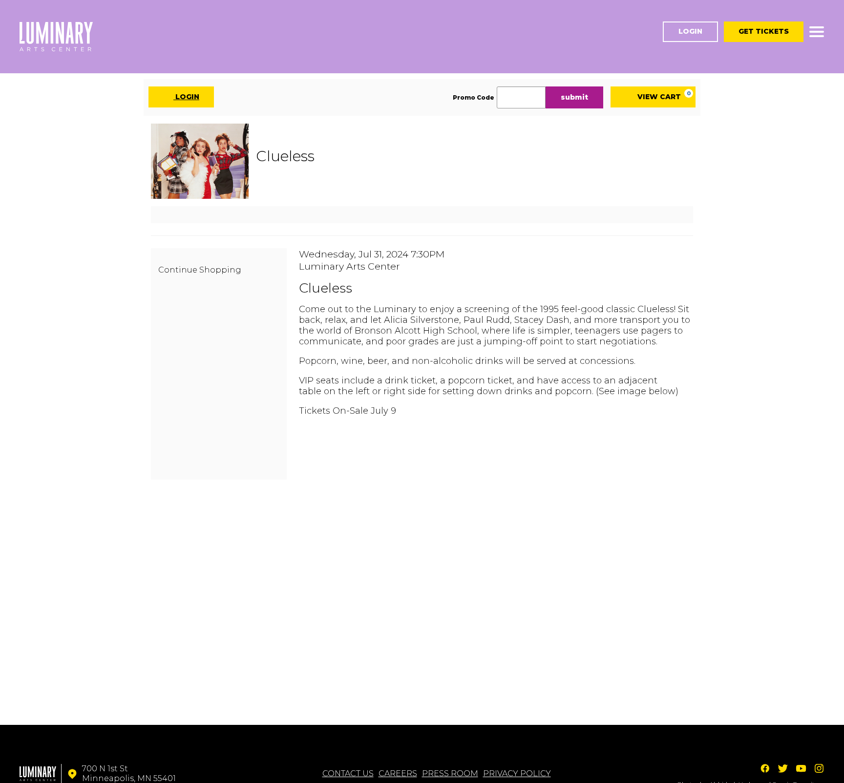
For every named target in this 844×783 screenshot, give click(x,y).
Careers (398, 773)
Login (690, 31)
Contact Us (348, 773)
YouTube (801, 768)
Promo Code (473, 98)
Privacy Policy (517, 773)
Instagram (819, 768)
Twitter (783, 768)
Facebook (765, 768)
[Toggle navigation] (816, 32)
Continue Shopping (199, 270)
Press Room (450, 773)
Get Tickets (763, 31)
